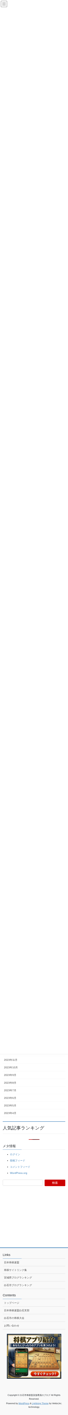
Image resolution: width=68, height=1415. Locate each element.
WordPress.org (18, 1173)
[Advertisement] (34, 1218)
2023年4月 (10, 1113)
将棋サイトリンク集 (15, 1270)
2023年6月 (10, 1097)
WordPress (23, 1403)
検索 (55, 1182)
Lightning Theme (40, 1403)
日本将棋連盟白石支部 (16, 1310)
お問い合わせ (11, 1325)
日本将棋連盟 (11, 1262)
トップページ (11, 1302)
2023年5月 (10, 1105)
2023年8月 (10, 1082)
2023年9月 (10, 1075)
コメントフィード (20, 1166)
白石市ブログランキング (18, 1285)
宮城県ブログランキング (18, 1277)
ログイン (15, 1154)
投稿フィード (17, 1160)
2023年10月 (11, 1067)
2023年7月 (10, 1090)
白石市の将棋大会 (14, 1318)
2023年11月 (10, 1059)
